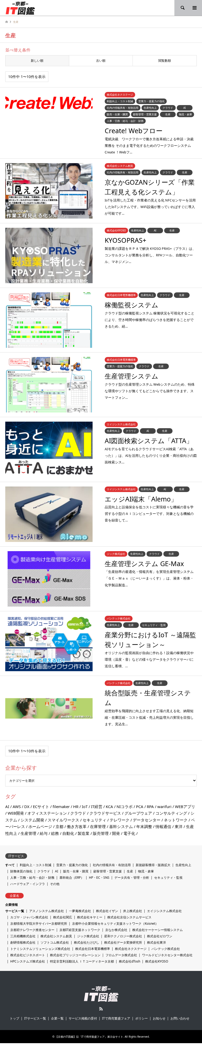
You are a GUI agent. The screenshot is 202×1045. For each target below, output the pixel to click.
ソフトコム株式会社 (55, 942)
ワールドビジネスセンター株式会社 (167, 955)
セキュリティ (94, 819)
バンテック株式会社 (166, 948)
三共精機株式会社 (23, 936)
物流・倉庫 (146, 871)
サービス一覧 (14, 911)
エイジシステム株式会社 (164, 911)
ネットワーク (176, 819)
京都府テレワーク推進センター (32, 930)
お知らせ (159, 1018)
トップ (14, 1018)
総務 (55, 833)
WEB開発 (16, 813)
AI (7, 806)
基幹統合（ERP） (71, 877)
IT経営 (96, 806)
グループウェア (138, 813)
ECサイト (41, 806)
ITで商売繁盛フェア (116, 1018)
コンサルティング (171, 813)
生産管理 (28, 833)
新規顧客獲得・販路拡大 (153, 865)
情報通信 (163, 826)
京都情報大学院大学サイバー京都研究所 (38, 923)
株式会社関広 (62, 917)
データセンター (146, 819)
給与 (44, 833)
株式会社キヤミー (89, 917)
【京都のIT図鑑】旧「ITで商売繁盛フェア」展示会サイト (89, 1036)
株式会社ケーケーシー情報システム (157, 930)
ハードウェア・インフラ (27, 884)
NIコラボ (125, 806)
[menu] (194, 8)
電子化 (129, 833)
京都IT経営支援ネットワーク (79, 930)
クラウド (78, 813)
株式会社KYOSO (156, 961)
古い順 (100, 60)
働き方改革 (77, 826)
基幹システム (121, 826)
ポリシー (141, 1018)
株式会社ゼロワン (159, 936)
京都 (59, 826)
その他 (54, 884)
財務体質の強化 (21, 871)
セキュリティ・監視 (168, 877)
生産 (130, 871)
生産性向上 (183, 865)
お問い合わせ (179, 1018)
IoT (85, 806)
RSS (101, 1009)
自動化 (68, 833)
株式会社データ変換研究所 (123, 942)
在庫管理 (98, 826)
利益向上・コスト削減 (35, 865)
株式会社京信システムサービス (129, 917)
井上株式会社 (132, 911)
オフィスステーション (47, 813)
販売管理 (101, 833)
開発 (116, 833)
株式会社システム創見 (56, 936)
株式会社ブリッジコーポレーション (75, 955)
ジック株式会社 (88, 936)
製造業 (83, 833)
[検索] (182, 8)
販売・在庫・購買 (75, 871)
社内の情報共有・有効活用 (112, 865)
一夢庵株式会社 (80, 911)
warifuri (164, 806)
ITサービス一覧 (35, 1018)
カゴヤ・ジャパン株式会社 (29, 917)
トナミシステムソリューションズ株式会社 (40, 948)
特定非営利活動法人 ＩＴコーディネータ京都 (82, 961)
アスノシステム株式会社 (46, 911)
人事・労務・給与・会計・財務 (32, 877)
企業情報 (11, 904)
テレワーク (119, 819)
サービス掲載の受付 (83, 1018)
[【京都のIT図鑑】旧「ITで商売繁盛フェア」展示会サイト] (20, 8)
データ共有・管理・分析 (131, 877)
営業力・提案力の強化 (72, 865)
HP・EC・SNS (99, 877)
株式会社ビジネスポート (27, 955)
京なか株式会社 (116, 930)
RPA (150, 806)
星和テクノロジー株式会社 (123, 936)
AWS (17, 806)
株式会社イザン (107, 911)
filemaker (61, 806)
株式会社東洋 (156, 942)
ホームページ (40, 826)
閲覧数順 (164, 60)
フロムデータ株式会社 (121, 955)
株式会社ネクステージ (131, 948)
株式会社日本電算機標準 (92, 948)
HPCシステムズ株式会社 (27, 961)
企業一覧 (57, 1018)
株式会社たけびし (86, 942)
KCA (109, 806)
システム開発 (32, 819)
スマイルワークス (63, 819)
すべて (10, 865)
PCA (139, 806)
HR (75, 806)
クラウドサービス (105, 813)
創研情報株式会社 (23, 942)
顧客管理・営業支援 (107, 871)
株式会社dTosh (129, 961)
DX (26, 806)
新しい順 (37, 60)
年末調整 (144, 826)
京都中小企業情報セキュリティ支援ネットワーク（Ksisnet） (115, 923)
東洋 (179, 826)
